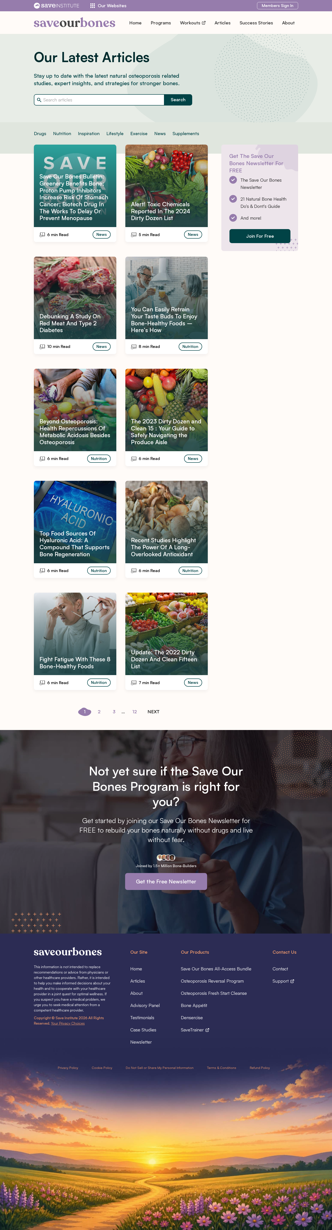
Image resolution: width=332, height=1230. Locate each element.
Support (281, 981)
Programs (161, 23)
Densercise (192, 1017)
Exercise (138, 133)
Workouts (190, 23)
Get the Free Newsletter (166, 881)
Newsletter (141, 1042)
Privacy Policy (68, 1068)
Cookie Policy (102, 1068)
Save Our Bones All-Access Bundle (216, 969)
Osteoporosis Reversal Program (212, 981)
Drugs (40, 133)
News (160, 133)
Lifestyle (115, 133)
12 (134, 711)
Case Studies (143, 1030)
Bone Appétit (194, 1005)
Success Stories (256, 23)
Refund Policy (260, 1068)
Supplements (186, 133)
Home (135, 23)
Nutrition (62, 133)
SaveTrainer (193, 1030)
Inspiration (89, 133)
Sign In (277, 5)
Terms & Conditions (221, 1068)
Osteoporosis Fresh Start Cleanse (214, 993)
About (288, 23)
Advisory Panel (145, 1005)
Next (153, 711)
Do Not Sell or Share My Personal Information (160, 1068)
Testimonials (142, 1017)
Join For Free (260, 236)
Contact (280, 969)
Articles (223, 23)
